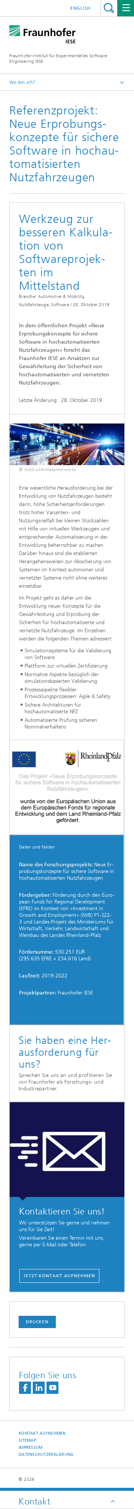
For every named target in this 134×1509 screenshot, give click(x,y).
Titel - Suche (108, 8)
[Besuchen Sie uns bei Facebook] (25, 1388)
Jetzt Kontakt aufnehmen (59, 1275)
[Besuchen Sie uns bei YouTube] (52, 1388)
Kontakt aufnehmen (42, 1433)
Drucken (37, 1321)
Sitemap (27, 1440)
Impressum (30, 1447)
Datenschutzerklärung (46, 1454)
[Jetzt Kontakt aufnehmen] (67, 1151)
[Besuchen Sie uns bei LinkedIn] (39, 1388)
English (80, 8)
